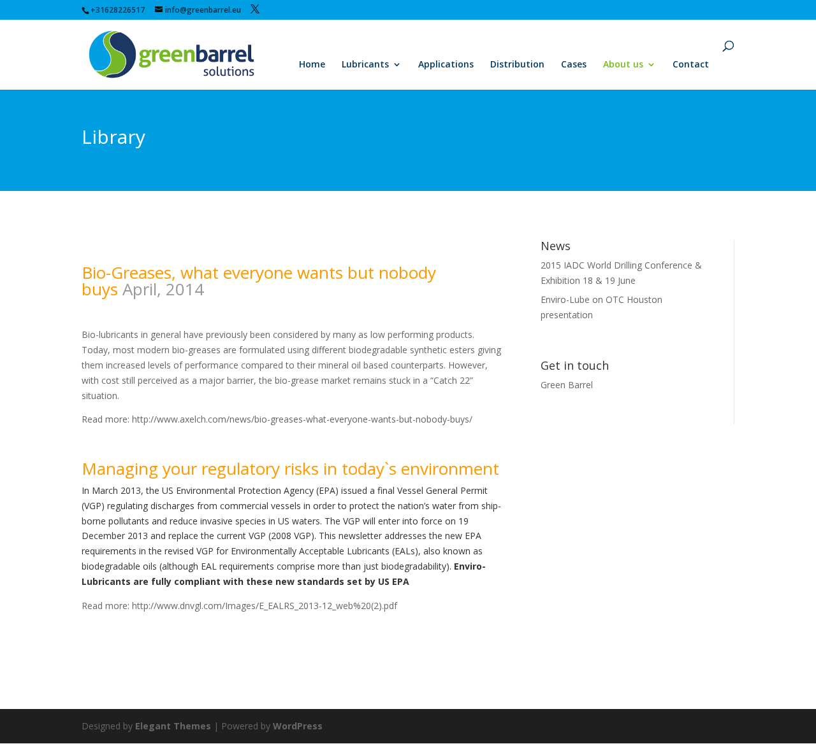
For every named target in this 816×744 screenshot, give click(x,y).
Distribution (517, 65)
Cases (573, 65)
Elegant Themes (173, 726)
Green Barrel (567, 385)
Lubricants (365, 65)
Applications (446, 65)
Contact (691, 65)
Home (312, 65)
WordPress (298, 726)
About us (623, 65)
